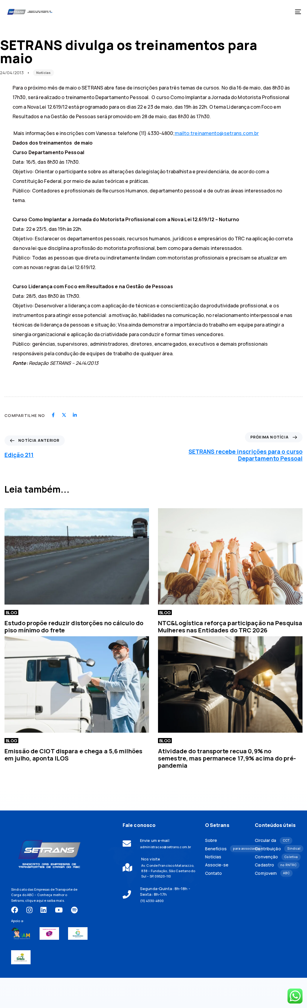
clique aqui (34, 900)
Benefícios (225, 848)
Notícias (43, 72)
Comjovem (272, 873)
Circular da (272, 840)
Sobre (211, 840)
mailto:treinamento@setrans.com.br (217, 133)
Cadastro (275, 865)
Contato (213, 873)
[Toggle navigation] (252, 12)
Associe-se (216, 865)
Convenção (275, 857)
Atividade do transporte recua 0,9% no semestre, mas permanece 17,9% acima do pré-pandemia (227, 758)
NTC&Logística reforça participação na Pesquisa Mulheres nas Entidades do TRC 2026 (230, 626)
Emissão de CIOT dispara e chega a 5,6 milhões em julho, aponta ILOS (73, 754)
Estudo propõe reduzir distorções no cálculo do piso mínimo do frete (73, 626)
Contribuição (275, 848)
